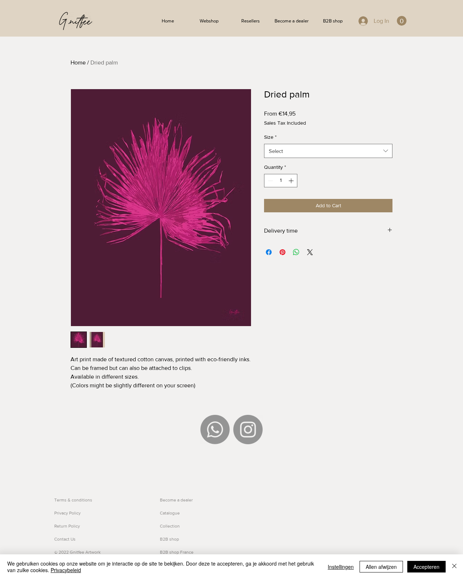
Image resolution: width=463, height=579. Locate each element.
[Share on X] (310, 252)
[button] (402, 21)
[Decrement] (269, 180)
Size (270, 137)
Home (78, 62)
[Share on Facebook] (268, 252)
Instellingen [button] (341, 566)
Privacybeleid (66, 570)
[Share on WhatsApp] (296, 252)
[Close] (454, 566)
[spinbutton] (280, 180)
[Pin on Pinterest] (282, 252)
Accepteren (426, 566)
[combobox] (328, 151)
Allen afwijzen (381, 566)
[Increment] (291, 180)
